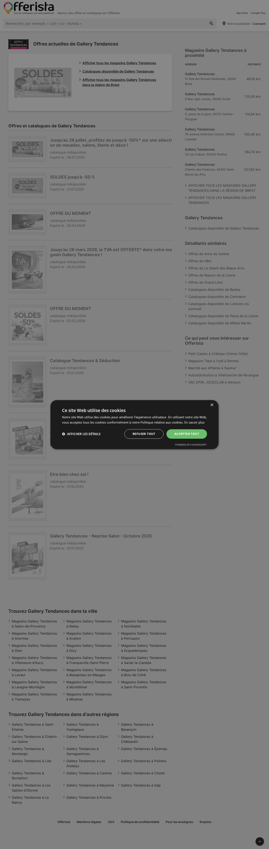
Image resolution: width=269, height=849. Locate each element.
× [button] (211, 405)
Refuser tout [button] (144, 434)
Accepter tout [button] (186, 434)
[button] (81, 434)
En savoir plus (194, 422)
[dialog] (134, 424)
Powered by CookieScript (191, 444)
